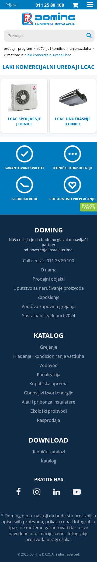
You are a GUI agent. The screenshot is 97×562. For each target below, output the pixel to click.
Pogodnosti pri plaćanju (72, 199)
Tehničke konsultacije (72, 168)
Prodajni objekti (49, 279)
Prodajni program (18, 48)
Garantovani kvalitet (25, 168)
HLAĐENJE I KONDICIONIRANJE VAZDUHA (63, 48)
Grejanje (48, 347)
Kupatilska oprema (48, 384)
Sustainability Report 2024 (48, 316)
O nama (49, 270)
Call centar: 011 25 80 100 (48, 261)
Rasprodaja (48, 420)
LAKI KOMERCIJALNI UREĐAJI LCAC (49, 54)
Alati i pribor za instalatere (48, 402)
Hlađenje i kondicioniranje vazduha (48, 356)
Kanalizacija (48, 374)
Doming (48, 229)
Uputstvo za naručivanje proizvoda (48, 288)
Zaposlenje (48, 297)
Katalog (48, 335)
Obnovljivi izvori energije (48, 393)
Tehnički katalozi (48, 452)
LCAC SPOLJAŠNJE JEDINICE (24, 121)
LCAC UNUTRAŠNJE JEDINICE (73, 121)
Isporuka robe (24, 199)
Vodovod (48, 365)
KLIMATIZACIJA (13, 54)
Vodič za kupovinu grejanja (49, 306)
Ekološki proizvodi (48, 411)
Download (48, 440)
